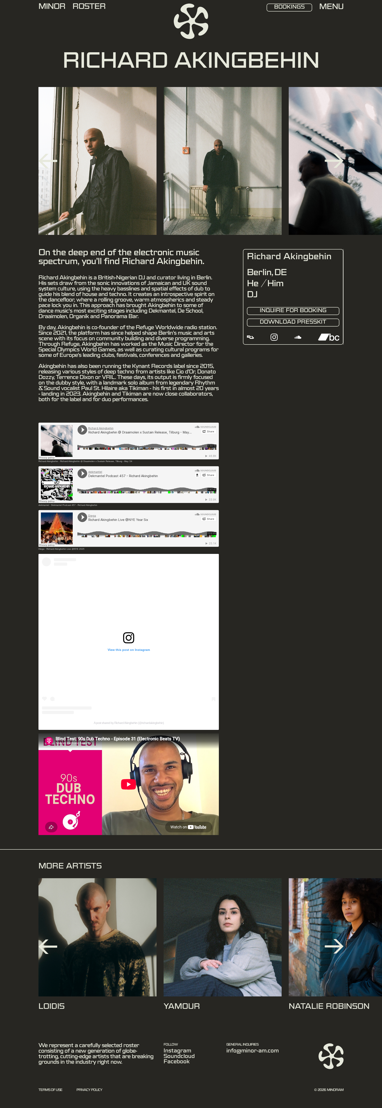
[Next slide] (334, 160)
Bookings (289, 7)
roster (89, 7)
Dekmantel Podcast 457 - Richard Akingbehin (74, 505)
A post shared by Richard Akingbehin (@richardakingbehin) (129, 723)
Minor (51, 7)
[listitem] (97, 946)
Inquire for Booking (293, 311)
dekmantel (43, 505)
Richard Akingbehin (48, 461)
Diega (41, 549)
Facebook (177, 1062)
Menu (331, 8)
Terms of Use (50, 1090)
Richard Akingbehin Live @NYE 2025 (65, 549)
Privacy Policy (89, 1090)
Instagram (177, 1051)
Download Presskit (293, 322)
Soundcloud (179, 1057)
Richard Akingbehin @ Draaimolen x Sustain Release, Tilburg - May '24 (96, 461)
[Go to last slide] (47, 160)
